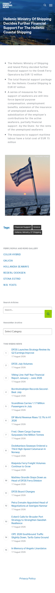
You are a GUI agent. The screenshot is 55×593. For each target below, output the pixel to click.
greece (36, 227)
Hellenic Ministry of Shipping (28, 232)
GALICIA (8, 261)
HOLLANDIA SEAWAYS (16, 267)
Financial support (23, 227)
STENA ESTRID (12, 279)
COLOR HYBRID (12, 254)
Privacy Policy (27, 578)
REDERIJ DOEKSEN (14, 273)
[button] (50, 5)
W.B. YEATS (10, 285)
